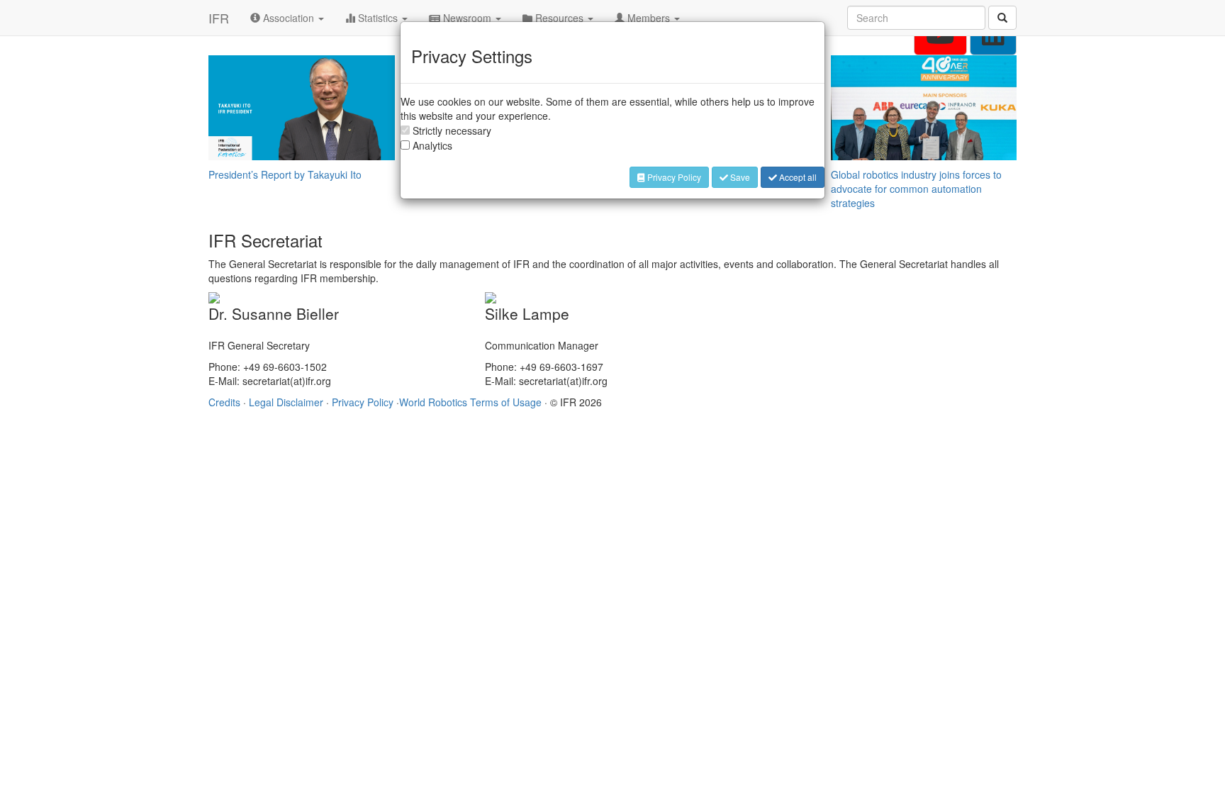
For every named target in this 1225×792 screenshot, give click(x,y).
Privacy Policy (673, 177)
